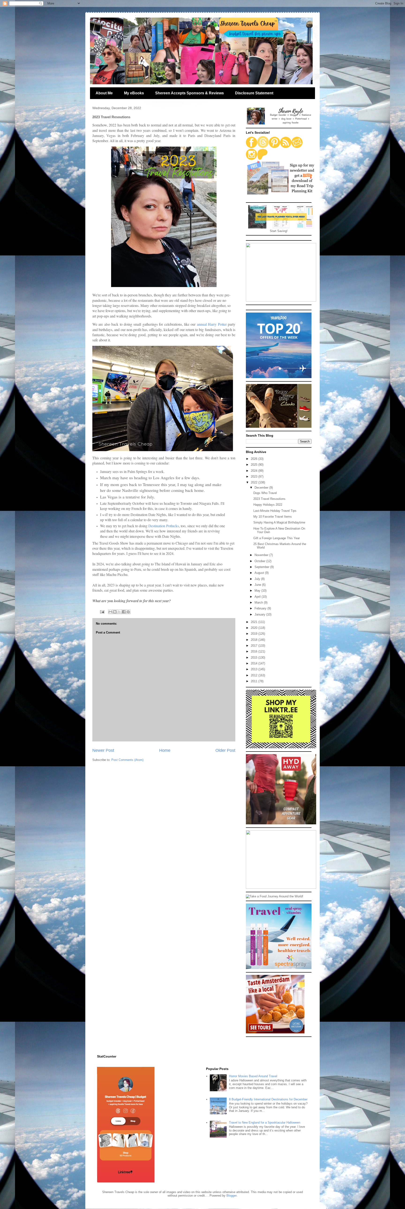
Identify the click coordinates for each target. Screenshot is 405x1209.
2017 (254, 645)
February (261, 608)
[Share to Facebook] (123, 611)
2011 (254, 681)
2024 (254, 470)
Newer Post (103, 750)
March (259, 602)
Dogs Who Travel (265, 493)
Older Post (225, 750)
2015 (254, 657)
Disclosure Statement (254, 93)
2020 (254, 628)
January (260, 614)
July (258, 579)
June (258, 584)
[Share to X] (119, 611)
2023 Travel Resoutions (269, 499)
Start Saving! (279, 231)
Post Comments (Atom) (127, 760)
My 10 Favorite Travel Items (272, 516)
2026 (254, 459)
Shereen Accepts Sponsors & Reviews (189, 93)
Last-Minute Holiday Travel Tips (274, 510)
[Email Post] (101, 611)
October (260, 561)
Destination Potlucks (163, 525)
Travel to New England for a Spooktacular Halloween (264, 1122)
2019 (254, 633)
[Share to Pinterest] (128, 611)
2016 (254, 651)
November (262, 555)
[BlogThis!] (114, 611)
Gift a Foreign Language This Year (276, 538)
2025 (254, 464)
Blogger (231, 1195)
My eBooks (134, 93)
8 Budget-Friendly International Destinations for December (268, 1099)
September (262, 567)
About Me (104, 93)
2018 (254, 639)
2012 (254, 675)
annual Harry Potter (212, 324)
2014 (254, 663)
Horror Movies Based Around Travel (253, 1076)
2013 (254, 669)
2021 (254, 622)
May (258, 590)
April (258, 596)
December (262, 487)
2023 (254, 476)
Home (164, 750)
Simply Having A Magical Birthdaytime (279, 522)
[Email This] (110, 611)
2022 (254, 482)
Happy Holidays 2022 (267, 504)
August (260, 573)
